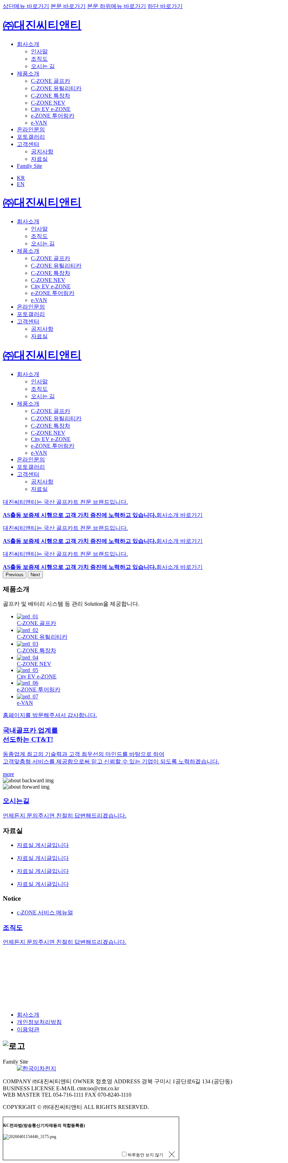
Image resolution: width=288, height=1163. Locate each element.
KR (21, 178)
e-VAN (39, 123)
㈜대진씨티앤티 (42, 25)
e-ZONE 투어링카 (52, 116)
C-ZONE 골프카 (50, 81)
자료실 (39, 159)
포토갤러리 (31, 137)
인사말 (39, 51)
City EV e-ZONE (51, 109)
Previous (15, 574)
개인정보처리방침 (39, 1022)
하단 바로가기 (165, 6)
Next (35, 574)
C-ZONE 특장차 (50, 96)
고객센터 (28, 144)
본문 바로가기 (68, 6)
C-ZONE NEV (48, 103)
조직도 (39, 59)
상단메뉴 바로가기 (26, 6)
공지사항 (42, 152)
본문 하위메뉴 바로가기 (116, 6)
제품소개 (28, 74)
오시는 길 (43, 66)
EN (21, 184)
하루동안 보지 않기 (145, 1154)
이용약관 (28, 1029)
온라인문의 (31, 129)
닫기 (171, 1154)
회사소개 (28, 44)
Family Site (29, 166)
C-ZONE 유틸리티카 (56, 88)
